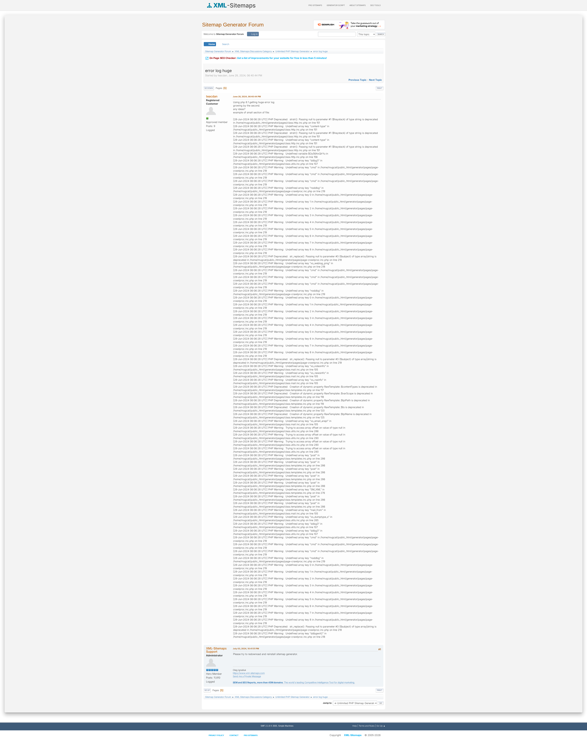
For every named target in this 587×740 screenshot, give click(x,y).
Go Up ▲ (381, 726)
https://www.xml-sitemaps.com (249, 673)
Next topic (375, 79)
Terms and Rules (367, 726)
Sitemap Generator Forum (233, 25)
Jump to (327, 703)
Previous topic (357, 79)
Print (379, 88)
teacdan (212, 96)
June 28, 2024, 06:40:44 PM (247, 96)
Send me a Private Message (247, 676)
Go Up (207, 690)
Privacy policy (216, 735)
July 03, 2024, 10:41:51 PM (246, 648)
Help (354, 726)
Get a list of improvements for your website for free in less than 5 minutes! (266, 58)
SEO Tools (375, 5)
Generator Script (336, 5)
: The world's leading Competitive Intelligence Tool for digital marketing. (294, 682)
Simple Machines (286, 726)
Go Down (209, 88)
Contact (233, 735)
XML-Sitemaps (353, 735)
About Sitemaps (357, 5)
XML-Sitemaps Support (216, 650)
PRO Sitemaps (315, 5)
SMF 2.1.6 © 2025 (269, 726)
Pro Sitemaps (251, 735)
